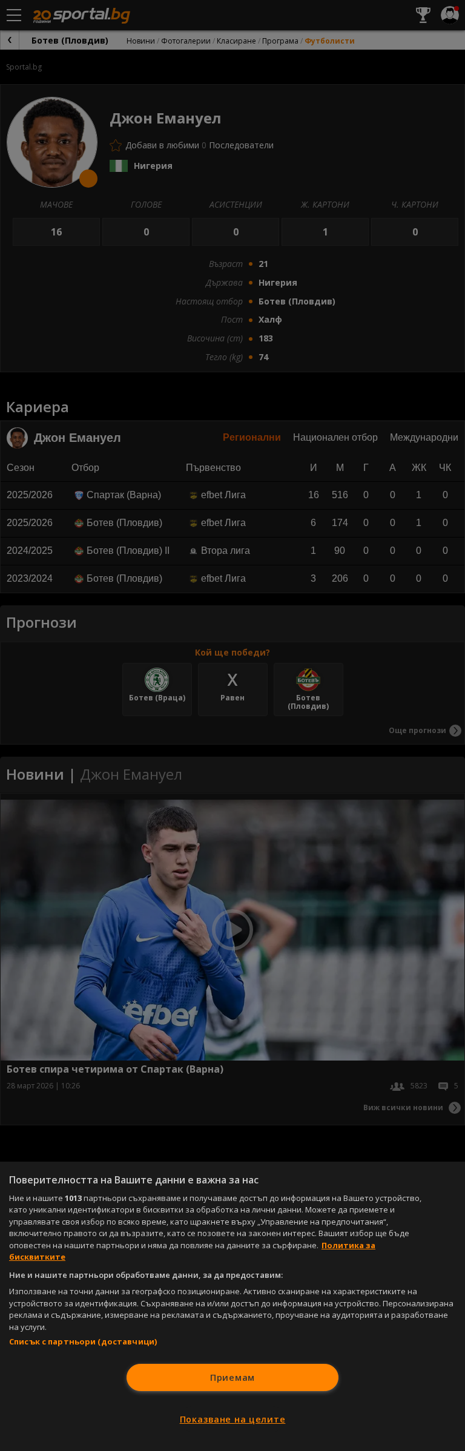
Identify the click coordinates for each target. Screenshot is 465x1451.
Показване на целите (233, 1419)
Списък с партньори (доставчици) (83, 1341)
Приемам (232, 1377)
